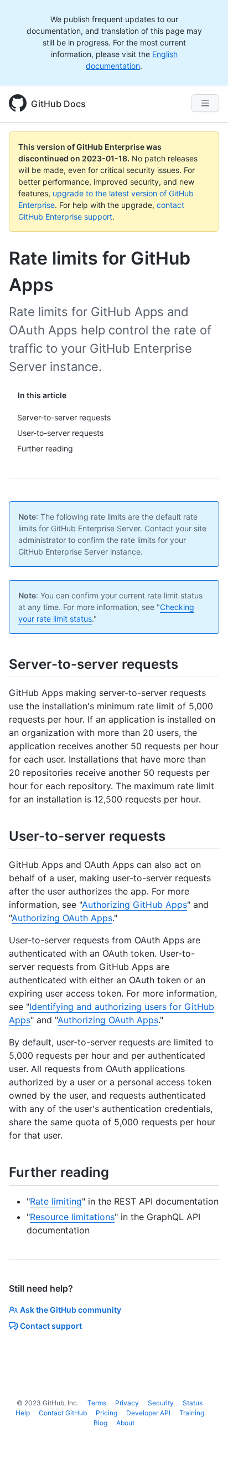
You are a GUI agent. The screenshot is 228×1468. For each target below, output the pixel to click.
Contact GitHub (63, 1413)
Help (22, 1413)
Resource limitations (72, 1216)
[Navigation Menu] (205, 103)
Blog (100, 1423)
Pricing (106, 1413)
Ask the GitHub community (70, 1309)
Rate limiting (56, 1201)
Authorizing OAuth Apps (62, 917)
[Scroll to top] (204, 1444)
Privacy (127, 1403)
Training (191, 1413)
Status (193, 1403)
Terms (96, 1403)
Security (161, 1403)
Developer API (148, 1413)
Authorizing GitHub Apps (134, 904)
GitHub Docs (58, 103)
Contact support (51, 1325)
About (125, 1423)
